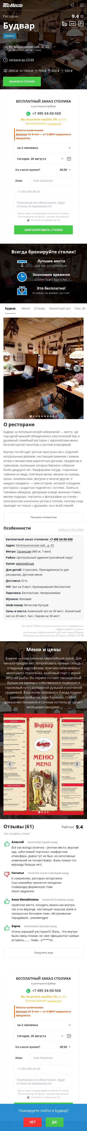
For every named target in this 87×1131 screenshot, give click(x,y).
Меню (26, 308)
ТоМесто (13, 5)
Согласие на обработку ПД (45, 220)
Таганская (24, 551)
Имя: (19, 181)
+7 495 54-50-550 (61, 539)
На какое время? (27, 170)
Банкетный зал (59, 308)
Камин (9, 36)
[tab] (31, 416)
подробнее (54, 123)
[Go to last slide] (10, 368)
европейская (25, 564)
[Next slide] (77, 368)
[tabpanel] (43, 368)
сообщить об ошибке (71, 529)
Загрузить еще (43, 952)
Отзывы (39, 308)
